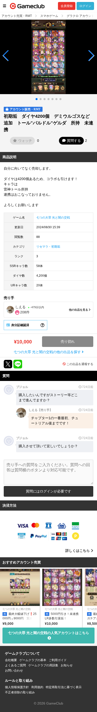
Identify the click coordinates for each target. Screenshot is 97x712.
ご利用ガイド (58, 660)
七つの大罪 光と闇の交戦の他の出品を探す (48, 352)
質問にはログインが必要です (48, 491)
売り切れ (68, 341)
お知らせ (67, 665)
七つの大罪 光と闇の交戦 (53, 217)
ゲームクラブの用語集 (43, 665)
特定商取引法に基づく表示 (64, 687)
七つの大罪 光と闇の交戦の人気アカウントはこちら (48, 633)
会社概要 (11, 660)
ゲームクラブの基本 (32, 660)
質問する (74, 141)
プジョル (22, 387)
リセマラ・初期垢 (48, 246)
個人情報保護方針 (17, 687)
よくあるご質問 (15, 665)
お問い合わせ (14, 670)
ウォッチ (25, 141)
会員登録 (67, 6)
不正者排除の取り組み (20, 692)
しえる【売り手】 (40, 410)
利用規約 (37, 687)
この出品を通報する (79, 364)
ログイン (85, 6)
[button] (5, 55)
